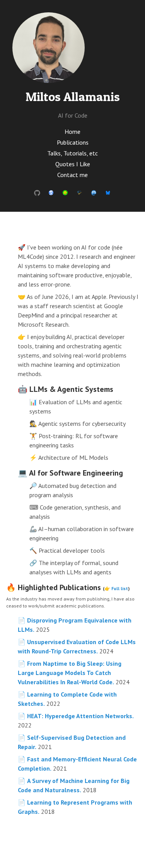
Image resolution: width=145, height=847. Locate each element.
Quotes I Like (72, 164)
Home (72, 131)
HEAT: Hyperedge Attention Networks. (80, 716)
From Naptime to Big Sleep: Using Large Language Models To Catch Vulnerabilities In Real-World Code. (69, 673)
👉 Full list (116, 588)
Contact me (72, 175)
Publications (73, 142)
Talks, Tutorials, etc (72, 153)
